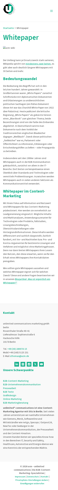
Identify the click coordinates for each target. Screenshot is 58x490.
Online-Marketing (12, 399)
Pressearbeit (9, 388)
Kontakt (44, 476)
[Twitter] (35, 364)
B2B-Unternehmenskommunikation (22, 384)
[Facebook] (29, 364)
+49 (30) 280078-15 (17, 349)
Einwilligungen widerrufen (32, 483)
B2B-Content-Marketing (16, 381)
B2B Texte (8, 392)
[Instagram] (23, 364)
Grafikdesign (9, 395)
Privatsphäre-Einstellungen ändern (31, 480)
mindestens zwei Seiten (38, 64)
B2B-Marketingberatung (15, 402)
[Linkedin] (16, 364)
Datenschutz (33, 476)
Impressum (20, 476)
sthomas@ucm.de (19, 356)
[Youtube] (41, 364)
